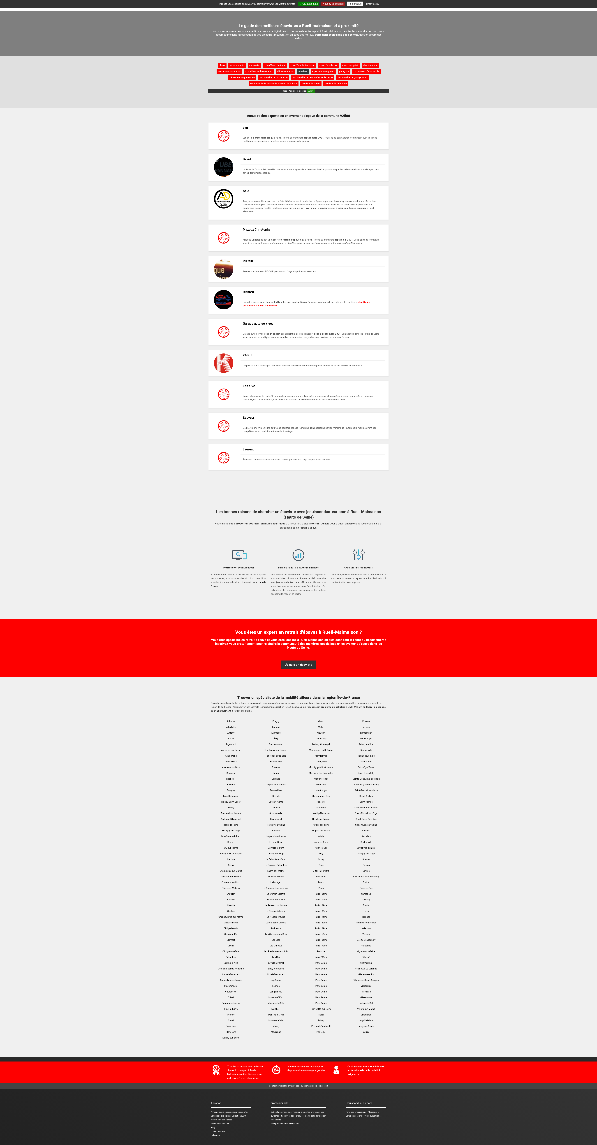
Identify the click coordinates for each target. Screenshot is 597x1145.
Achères (231, 721)
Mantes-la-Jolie (276, 1014)
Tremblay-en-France (366, 922)
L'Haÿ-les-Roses (276, 968)
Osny (321, 865)
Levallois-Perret (276, 963)
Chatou (231, 899)
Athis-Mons (231, 756)
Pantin (321, 882)
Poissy (321, 1020)
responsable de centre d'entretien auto (313, 77)
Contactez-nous (218, 1131)
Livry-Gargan (276, 980)
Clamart (231, 940)
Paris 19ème (321, 945)
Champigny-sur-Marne (231, 871)
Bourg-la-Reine (231, 825)
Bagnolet (230, 779)
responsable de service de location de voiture (273, 83)
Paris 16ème (321, 928)
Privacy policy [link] (372, 3)
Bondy (231, 807)
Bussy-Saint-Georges (231, 853)
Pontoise (321, 1032)
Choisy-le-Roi (230, 934)
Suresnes (366, 894)
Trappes (366, 917)
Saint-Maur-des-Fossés (366, 807)
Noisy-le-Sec (321, 848)
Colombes (231, 957)
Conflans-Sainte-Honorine (231, 968)
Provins (366, 721)
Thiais (366, 905)
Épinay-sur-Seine (230, 1037)
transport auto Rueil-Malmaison (285, 1123)
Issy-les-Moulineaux (276, 836)
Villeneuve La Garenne (366, 968)
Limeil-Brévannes (276, 974)
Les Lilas (276, 940)
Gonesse (276, 807)
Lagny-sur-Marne (276, 871)
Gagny (276, 773)
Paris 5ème (321, 980)
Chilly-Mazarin (231, 928)
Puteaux (366, 727)
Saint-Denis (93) (366, 773)
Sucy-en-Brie (366, 888)
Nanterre (321, 802)
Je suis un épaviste (298, 665)
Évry (276, 738)
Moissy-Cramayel (321, 744)
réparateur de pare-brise (242, 77)
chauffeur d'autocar (275, 65)
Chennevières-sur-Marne (230, 917)
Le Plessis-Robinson (276, 911)
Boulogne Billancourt (231, 819)
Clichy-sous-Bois (230, 951)
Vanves (366, 934)
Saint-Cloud (366, 761)
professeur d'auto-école (366, 71)
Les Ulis (276, 957)
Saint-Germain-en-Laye (366, 790)
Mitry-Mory (321, 738)
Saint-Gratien (366, 796)
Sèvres (366, 871)
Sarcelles (366, 836)
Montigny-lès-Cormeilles (321, 773)
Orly (321, 853)
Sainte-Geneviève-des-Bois (366, 779)
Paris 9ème (321, 1003)
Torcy (366, 911)
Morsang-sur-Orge (321, 796)
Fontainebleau (276, 744)
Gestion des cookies (220, 1123)
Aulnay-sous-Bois (231, 767)
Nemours (321, 807)
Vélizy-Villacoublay (366, 940)
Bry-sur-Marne (231, 848)
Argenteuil (231, 744)
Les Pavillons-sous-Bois (276, 951)
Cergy (231, 865)
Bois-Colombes (230, 796)
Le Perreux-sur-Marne (276, 905)
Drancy (230, 1014)
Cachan (231, 859)
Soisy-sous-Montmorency (366, 876)
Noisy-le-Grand (321, 842)
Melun (321, 727)
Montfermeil (321, 756)
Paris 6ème (321, 986)
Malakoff (275, 1009)
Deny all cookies (334, 3)
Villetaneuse (366, 997)
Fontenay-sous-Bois (276, 756)
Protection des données (221, 1120)
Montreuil (321, 784)
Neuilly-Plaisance (321, 813)
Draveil (231, 1020)
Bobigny (231, 790)
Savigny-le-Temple (366, 848)
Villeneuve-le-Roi (366, 974)
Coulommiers (231, 986)
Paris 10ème (321, 894)
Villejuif (366, 957)
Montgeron (321, 761)
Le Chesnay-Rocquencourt (276, 888)
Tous (222, 65)
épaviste (302, 71)
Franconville (276, 761)
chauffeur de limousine (303, 65)
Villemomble (366, 963)
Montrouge (321, 790)
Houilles (276, 830)
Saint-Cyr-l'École (366, 767)
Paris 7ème (321, 991)
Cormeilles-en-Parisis (231, 980)
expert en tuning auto (323, 71)
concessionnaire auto (229, 71)
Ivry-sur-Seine (276, 842)
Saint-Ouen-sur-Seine (366, 825)
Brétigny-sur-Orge (231, 830)
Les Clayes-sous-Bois (276, 934)
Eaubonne (231, 1026)
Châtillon (231, 894)
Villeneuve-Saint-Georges (366, 980)
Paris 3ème (321, 968)
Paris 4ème (321, 974)
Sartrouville (366, 842)
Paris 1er (321, 951)
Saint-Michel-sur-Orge (366, 813)
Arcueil (230, 738)
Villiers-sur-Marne (366, 1009)
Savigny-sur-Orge (366, 853)
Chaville (231, 905)
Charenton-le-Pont (231, 882)
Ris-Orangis (366, 738)
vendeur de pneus (311, 83)
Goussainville (275, 813)
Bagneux (231, 773)
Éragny (276, 721)
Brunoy (230, 842)
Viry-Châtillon (366, 1020)
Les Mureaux (276, 945)
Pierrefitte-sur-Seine (321, 1009)
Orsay (321, 859)
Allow (310, 91)
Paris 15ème (321, 922)
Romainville (366, 750)
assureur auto (237, 65)
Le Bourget (276, 882)
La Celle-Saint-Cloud (276, 859)
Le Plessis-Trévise (276, 917)
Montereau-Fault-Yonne (321, 750)
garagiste (344, 71)
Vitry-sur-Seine (366, 1026)
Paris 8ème (321, 997)
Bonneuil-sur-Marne (231, 813)
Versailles (366, 945)
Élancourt (231, 1032)
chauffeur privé (350, 65)
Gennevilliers (276, 790)
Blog (213, 1127)
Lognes (276, 986)
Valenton (366, 928)
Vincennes (366, 1014)
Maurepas (276, 1032)
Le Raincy (276, 928)
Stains (366, 882)
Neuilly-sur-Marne (321, 819)
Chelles (231, 911)
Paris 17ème (321, 934)
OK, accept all (310, 3)
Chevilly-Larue (231, 922)
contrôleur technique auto (258, 71)
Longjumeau (276, 991)
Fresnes (276, 767)
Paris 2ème (321, 963)
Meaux (321, 721)
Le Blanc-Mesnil (276, 876)
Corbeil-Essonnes (231, 974)
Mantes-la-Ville (276, 1020)
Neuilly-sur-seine (321, 825)
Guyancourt (276, 819)
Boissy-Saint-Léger (231, 802)
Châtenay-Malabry (231, 888)
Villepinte (366, 991)
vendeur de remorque (336, 83)
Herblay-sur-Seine (276, 825)
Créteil (231, 997)
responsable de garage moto (352, 77)
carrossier (254, 65)
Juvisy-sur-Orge (276, 853)
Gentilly (276, 796)
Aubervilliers (231, 761)
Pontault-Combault (321, 1026)
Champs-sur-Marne (231, 876)
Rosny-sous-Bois (366, 756)
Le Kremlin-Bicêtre (276, 894)
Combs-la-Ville (231, 963)
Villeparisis (366, 986)
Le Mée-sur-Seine (276, 899)
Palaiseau (321, 876)
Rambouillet (366, 733)
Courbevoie (230, 991)
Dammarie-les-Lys (231, 1003)
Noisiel (321, 836)
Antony (230, 733)
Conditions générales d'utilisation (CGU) (229, 1116)
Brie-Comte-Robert (231, 836)
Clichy (231, 945)
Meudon (321, 733)
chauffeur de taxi (328, 65)
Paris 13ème (321, 911)
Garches (276, 779)
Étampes (276, 733)
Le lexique (215, 1135)
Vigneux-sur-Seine (366, 951)
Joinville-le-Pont (276, 848)
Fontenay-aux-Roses (276, 750)
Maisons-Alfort (276, 997)
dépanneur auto (285, 71)
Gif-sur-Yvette (276, 802)
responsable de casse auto (274, 77)
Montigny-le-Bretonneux (321, 767)
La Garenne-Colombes (276, 865)
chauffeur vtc (370, 65)
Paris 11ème (321, 899)
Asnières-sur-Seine (231, 750)
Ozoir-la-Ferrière (321, 871)
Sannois (366, 830)
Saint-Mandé (366, 802)
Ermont (276, 727)
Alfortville (231, 727)
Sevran (366, 865)
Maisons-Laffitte (276, 1003)
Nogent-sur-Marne (321, 830)
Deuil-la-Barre (231, 1009)
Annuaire (214, 1112)
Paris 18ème (321, 940)
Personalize (355, 3)
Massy (276, 1026)
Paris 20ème (321, 957)
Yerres (366, 1032)
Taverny (366, 899)
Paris (321, 888)
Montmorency (321, 779)
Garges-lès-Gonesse (276, 784)
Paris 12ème (321, 905)
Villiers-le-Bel (366, 1003)
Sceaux (366, 859)
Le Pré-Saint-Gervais (276, 922)
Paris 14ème (321, 917)
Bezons (231, 784)
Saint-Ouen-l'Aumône (366, 819)
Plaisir (321, 1014)
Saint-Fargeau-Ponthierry (366, 784)
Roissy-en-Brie (366, 744)
